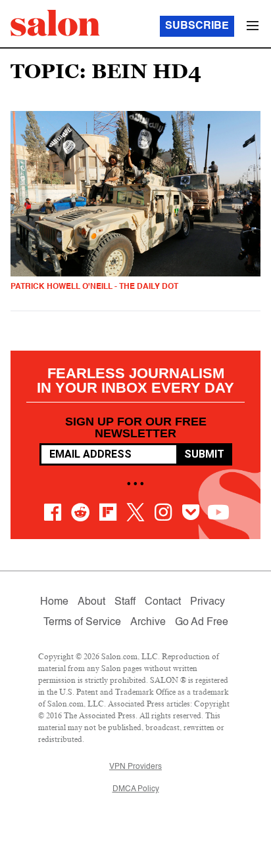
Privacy (207, 602)
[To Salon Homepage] (55, 23)
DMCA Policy (135, 789)
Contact (163, 602)
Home (54, 602)
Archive (148, 622)
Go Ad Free (201, 622)
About (91, 602)
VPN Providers (135, 767)
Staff (125, 602)
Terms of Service (82, 622)
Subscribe (197, 26)
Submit (204, 454)
